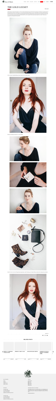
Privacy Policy (5, 384)
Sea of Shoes (9, 2)
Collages (9, 9)
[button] (53, 1)
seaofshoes (5, 359)
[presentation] (2, 352)
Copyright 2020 (5, 389)
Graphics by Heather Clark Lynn (8, 392)
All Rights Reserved (6, 390)
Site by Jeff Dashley (6, 391)
